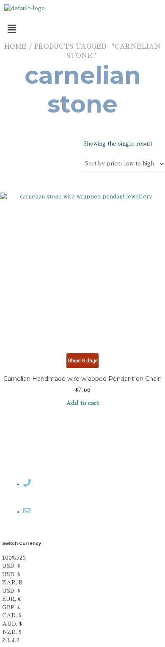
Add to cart (82, 403)
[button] (82, 29)
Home (15, 46)
